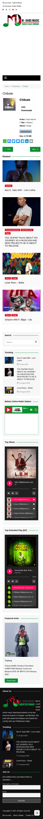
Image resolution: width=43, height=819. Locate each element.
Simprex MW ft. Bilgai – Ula (18, 319)
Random (8, 186)
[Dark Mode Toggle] (37, 813)
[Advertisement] (21, 51)
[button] (34, 499)
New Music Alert (27, 230)
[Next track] (12, 493)
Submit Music (17, 3)
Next (34, 149)
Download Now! (26, 131)
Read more (11, 681)
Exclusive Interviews (12, 230)
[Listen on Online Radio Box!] (36, 409)
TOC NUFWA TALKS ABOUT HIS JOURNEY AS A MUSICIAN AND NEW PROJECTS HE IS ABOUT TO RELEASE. (26, 374)
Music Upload (18, 815)
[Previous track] (8, 493)
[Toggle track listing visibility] (34, 493)
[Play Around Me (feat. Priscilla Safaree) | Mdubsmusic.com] (9, 571)
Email (4, 792)
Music (8, 278)
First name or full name (11, 784)
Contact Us (30, 815)
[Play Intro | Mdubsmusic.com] (9, 483)
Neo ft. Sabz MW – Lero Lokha (20, 190)
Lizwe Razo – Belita (14, 282)
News (7, 233)
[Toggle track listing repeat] (16, 493)
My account (7, 3)
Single (15, 278)
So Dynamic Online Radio (12, 6)
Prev (9, 149)
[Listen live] (8, 409)
